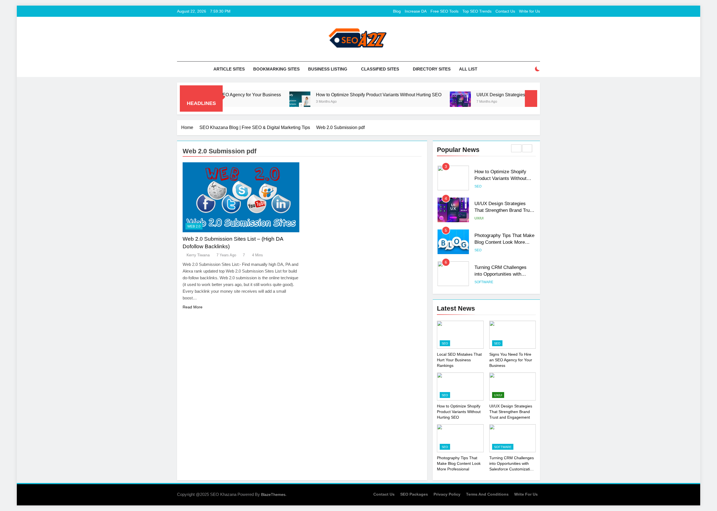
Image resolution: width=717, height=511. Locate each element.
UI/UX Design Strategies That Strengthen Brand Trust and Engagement (504, 210)
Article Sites (229, 69)
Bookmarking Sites (276, 69)
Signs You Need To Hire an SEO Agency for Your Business (510, 360)
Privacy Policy (447, 494)
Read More (192, 307)
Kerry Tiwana (198, 255)
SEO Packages (414, 494)
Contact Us (505, 11)
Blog (397, 11)
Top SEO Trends (477, 11)
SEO (477, 186)
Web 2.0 (194, 226)
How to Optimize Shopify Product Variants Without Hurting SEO (360, 94)
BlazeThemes (273, 494)
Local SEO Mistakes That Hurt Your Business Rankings (459, 360)
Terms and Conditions (487, 494)
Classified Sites (380, 69)
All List (468, 69)
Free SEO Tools (444, 11)
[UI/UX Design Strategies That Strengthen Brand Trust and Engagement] (441, 102)
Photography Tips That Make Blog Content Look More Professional (504, 242)
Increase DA (416, 11)
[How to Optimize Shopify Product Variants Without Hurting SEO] (281, 102)
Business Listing (327, 69)
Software (483, 282)
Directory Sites (432, 69)
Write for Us (529, 11)
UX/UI (478, 218)
